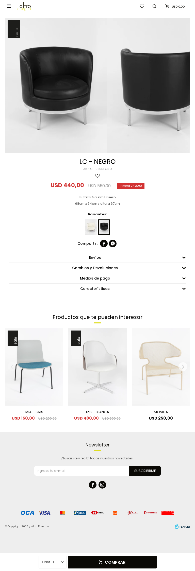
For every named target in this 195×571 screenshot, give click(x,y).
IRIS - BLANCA (97, 411)
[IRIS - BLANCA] (97, 367)
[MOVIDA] (161, 367)
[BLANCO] (91, 227)
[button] (182, 366)
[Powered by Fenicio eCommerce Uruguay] (182, 526)
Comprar (115, 562)
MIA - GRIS (34, 411)
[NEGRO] (104, 227)
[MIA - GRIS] (34, 367)
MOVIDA (161, 411)
